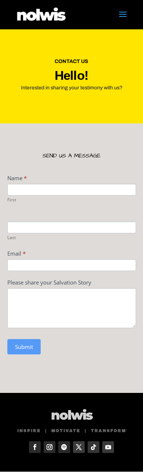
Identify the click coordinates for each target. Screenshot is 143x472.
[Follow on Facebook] (35, 447)
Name (17, 178)
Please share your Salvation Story (49, 282)
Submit (24, 346)
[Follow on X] (79, 447)
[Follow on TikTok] (93, 447)
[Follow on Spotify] (64, 447)
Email (16, 253)
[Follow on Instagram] (49, 447)
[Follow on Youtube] (108, 447)
